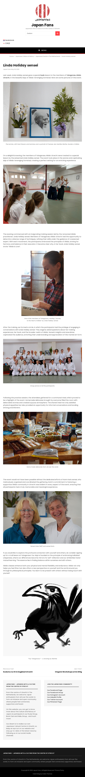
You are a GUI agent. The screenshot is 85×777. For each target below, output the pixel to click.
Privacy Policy (59, 770)
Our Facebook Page (54, 690)
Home (12, 56)
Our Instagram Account (56, 695)
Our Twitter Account (55, 699)
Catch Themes (47, 774)
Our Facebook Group (55, 692)
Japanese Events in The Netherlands (48, 56)
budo (42, 75)
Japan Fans (42, 25)
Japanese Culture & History (24, 56)
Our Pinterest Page (54, 702)
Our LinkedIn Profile (54, 697)
